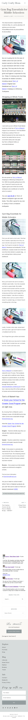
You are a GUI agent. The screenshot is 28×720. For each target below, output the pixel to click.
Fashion (4, 665)
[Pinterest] (8, 708)
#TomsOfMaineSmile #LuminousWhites (13, 493)
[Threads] (12, 708)
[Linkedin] (15, 708)
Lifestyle (4, 660)
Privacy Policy (6, 682)
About (4, 647)
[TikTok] (10, 708)
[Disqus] (14, 533)
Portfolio (4, 649)
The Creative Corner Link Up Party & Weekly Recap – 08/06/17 (7, 506)
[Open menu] (24, 3)
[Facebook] (5, 708)
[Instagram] (3, 708)
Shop (3, 652)
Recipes (4, 667)
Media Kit (5, 680)
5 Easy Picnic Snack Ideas (22, 505)
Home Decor (5, 662)
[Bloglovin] (17, 708)
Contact (4, 677)
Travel (4, 669)
